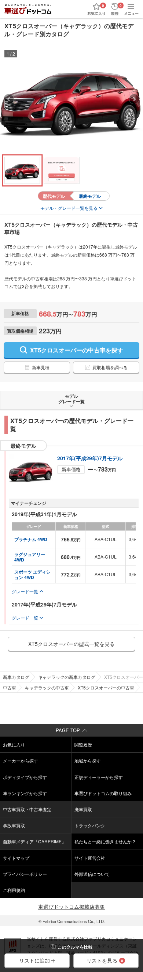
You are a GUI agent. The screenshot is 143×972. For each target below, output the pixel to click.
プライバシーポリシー (25, 874)
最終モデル (90, 196)
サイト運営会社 (89, 858)
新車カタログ (16, 677)
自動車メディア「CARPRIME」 (34, 841)
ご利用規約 (14, 890)
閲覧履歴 (83, 744)
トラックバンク (89, 825)
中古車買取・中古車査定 (27, 809)
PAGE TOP (68, 730)
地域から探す (87, 760)
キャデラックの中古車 (47, 687)
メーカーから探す (20, 760)
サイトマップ (16, 858)
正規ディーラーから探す (98, 777)
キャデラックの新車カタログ (66, 677)
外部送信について (92, 874)
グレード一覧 (25, 591)
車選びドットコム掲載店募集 (71, 906)
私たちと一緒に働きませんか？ (105, 841)
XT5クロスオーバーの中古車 (106, 687)
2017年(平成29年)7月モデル (89, 458)
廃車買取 (83, 809)
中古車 (9, 687)
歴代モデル (54, 196)
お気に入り (14, 744)
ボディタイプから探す (25, 777)
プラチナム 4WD (30, 539)
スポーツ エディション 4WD (32, 574)
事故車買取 (14, 825)
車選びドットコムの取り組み (103, 793)
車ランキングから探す (25, 793)
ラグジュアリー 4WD (30, 557)
